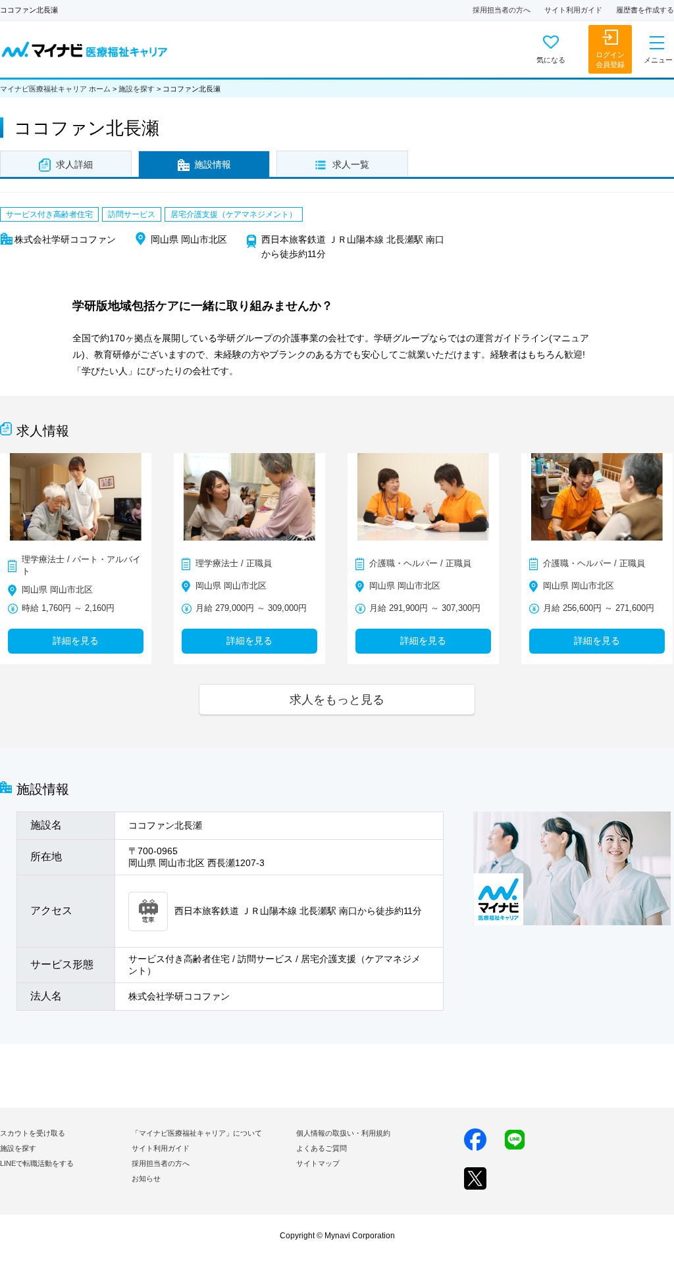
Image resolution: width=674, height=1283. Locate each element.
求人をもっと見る (337, 699)
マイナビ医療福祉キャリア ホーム (55, 89)
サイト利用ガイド (573, 10)
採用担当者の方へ (502, 10)
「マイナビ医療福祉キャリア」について (197, 1133)
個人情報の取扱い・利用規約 (343, 1133)
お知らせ (146, 1178)
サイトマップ (318, 1163)
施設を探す (136, 89)
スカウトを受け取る (32, 1133)
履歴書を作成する (645, 10)
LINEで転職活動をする (37, 1163)
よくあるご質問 (321, 1148)
